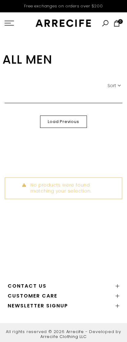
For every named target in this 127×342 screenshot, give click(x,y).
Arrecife (75, 332)
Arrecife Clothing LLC (63, 337)
